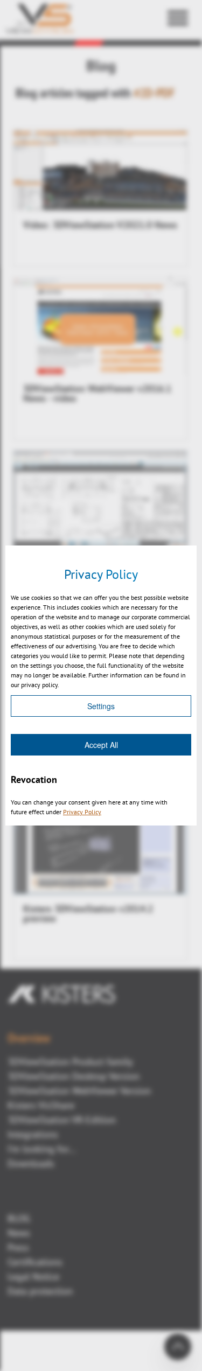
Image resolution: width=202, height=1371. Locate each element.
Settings (101, 706)
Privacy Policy (82, 812)
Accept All (101, 744)
